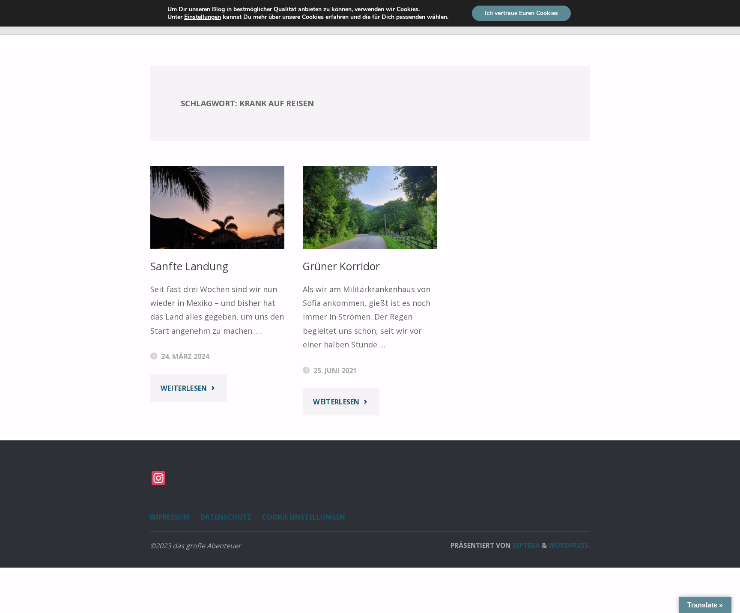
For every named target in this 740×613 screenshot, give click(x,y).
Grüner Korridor (341, 266)
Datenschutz (225, 517)
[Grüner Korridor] (370, 207)
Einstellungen (202, 17)
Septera (525, 545)
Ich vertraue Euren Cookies (521, 13)
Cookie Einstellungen (303, 517)
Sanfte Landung (189, 266)
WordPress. (569, 545)
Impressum (170, 517)
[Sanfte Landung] (217, 207)
